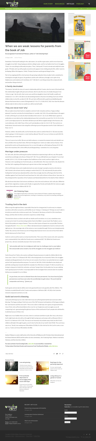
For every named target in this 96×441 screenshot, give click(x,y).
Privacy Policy (29, 436)
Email (66, 416)
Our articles (84, 8)
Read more (16, 198)
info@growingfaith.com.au (14, 423)
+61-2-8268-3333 (13, 422)
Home (79, 8)
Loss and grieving (25, 362)
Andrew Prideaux (18, 57)
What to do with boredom (31, 420)
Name (66, 410)
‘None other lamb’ (21, 226)
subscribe (31, 343)
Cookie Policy (37, 436)
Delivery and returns (20, 436)
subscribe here (53, 346)
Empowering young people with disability (35, 408)
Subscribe (67, 422)
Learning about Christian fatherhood (34, 414)
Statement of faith (9, 436)
